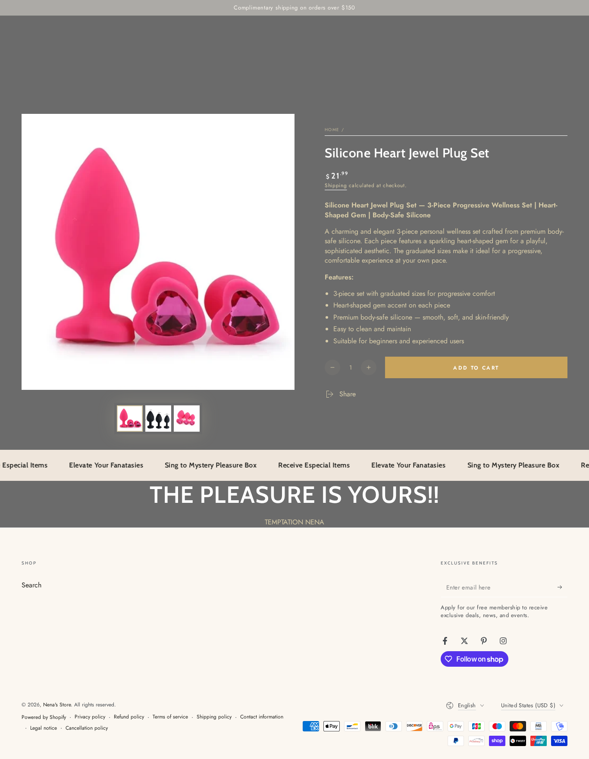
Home (332, 129)
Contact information (261, 717)
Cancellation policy (87, 728)
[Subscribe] (562, 587)
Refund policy (129, 717)
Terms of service (170, 717)
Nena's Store (57, 705)
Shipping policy (214, 717)
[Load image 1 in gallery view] (130, 418)
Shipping (336, 185)
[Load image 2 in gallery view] (158, 418)
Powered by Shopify (44, 717)
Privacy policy (90, 717)
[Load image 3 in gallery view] (187, 418)
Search (31, 585)
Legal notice (43, 728)
